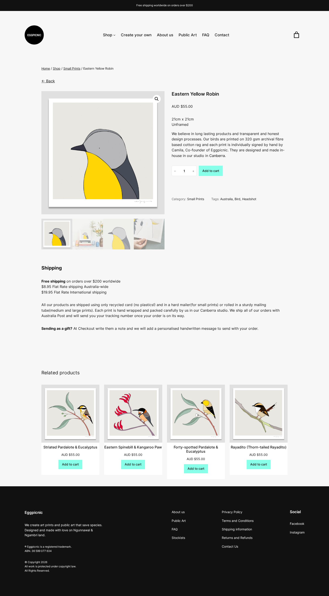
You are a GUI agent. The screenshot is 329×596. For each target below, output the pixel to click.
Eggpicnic (34, 512)
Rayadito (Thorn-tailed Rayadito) (258, 447)
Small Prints (71, 68)
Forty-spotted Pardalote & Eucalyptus (196, 449)
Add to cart (210, 171)
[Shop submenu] (114, 35)
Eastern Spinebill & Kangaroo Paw (133, 447)
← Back (48, 81)
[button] (157, 99)
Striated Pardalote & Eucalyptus (70, 447)
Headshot (249, 199)
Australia (226, 199)
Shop (56, 68)
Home (45, 68)
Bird (237, 199)
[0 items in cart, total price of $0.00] (296, 35)
